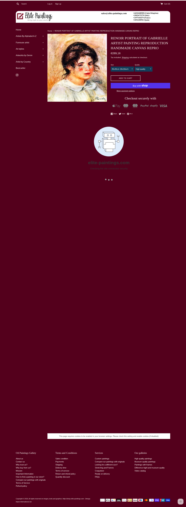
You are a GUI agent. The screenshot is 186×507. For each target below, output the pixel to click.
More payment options (126, 91)
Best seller (20, 68)
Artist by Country (30, 62)
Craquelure (99, 471)
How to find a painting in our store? (30, 477)
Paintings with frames (143, 465)
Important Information (24, 474)
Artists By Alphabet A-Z (30, 36)
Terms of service (62, 471)
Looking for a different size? (106, 465)
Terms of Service (23, 483)
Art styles (30, 49)
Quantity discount (62, 477)
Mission (19, 471)
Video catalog (140, 471)
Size (112, 65)
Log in (49, 4)
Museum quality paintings (145, 462)
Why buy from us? (23, 468)
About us (19, 459)
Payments (59, 462)
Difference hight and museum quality (150, 468)
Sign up (58, 4)
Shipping (125, 57)
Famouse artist (30, 42)
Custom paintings (102, 459)
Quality (137, 65)
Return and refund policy (65, 474)
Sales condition (61, 459)
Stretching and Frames (104, 468)
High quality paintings (143, 459)
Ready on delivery (102, 474)
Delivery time (60, 468)
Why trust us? (21, 465)
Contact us (20, 462)
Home (18, 30)
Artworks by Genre (30, 55)
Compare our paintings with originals (31, 480)
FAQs (97, 477)
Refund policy (21, 486)
